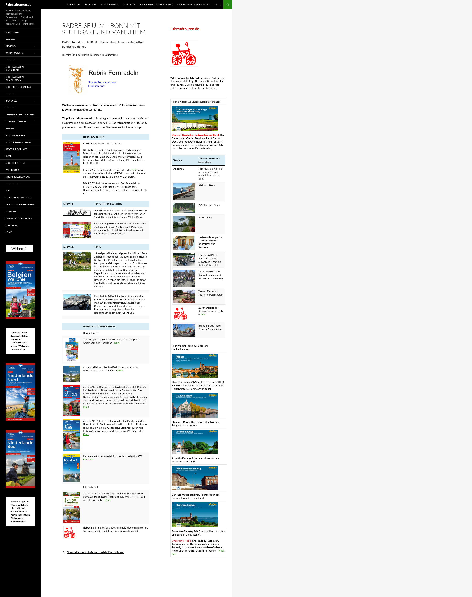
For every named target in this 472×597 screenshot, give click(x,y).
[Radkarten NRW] (71, 467)
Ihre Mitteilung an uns (18, 177)
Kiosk (8, 156)
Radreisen (90, 4)
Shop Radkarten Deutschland (156, 4)
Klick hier (88, 459)
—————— (10, 93)
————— (10, 128)
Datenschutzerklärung (19, 218)
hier (134, 169)
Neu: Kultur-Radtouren (18, 142)
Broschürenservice (16, 149)
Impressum (11, 225)
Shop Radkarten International (193, 4)
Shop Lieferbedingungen (19, 197)
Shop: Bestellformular (18, 87)
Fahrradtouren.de (18, 4)
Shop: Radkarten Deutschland (15, 68)
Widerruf (11, 211)
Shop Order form (15, 163)
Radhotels (129, 4)
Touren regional (109, 4)
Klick (117, 342)
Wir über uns (12, 170)
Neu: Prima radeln (15, 135)
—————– (10, 39)
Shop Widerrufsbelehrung (20, 204)
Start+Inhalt (73, 4)
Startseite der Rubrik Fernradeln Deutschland (95, 552)
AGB (8, 190)
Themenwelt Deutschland (20, 114)
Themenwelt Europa (16, 121)
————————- (13, 184)
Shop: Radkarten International (15, 78)
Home (218, 4)
